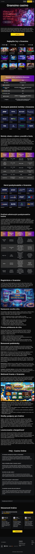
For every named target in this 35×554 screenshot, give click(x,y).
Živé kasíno (12, 44)
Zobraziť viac (17, 531)
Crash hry (21, 44)
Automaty (29, 44)
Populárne (4, 44)
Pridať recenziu (28, 512)
